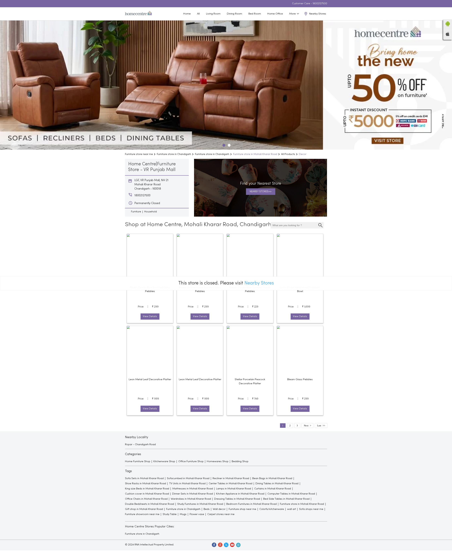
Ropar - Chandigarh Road (140, 444)
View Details (150, 316)
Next (306, 425)
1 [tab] (223, 145)
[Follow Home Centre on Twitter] (226, 544)
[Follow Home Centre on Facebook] (214, 544)
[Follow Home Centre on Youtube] (232, 544)
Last (319, 425)
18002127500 (320, 3)
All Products (288, 154)
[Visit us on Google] (220, 544)
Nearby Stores (259, 283)
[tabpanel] (226, 85)
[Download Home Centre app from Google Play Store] (447, 27)
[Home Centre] (138, 14)
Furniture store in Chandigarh (142, 534)
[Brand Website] (238, 544)
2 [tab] (229, 145)
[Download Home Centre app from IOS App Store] (448, 35)
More (292, 14)
